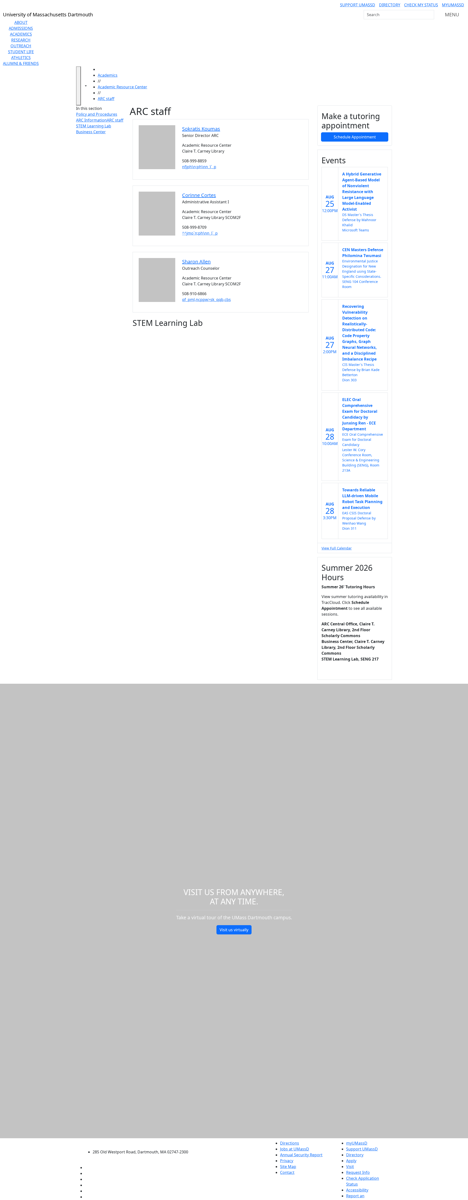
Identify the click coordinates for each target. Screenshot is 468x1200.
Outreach (20, 46)
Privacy (286, 1160)
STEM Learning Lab (93, 126)
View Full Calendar (337, 548)
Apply (351, 1160)
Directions (289, 1143)
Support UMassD (357, 5)
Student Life (21, 51)
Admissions (21, 28)
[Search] (430, 14)
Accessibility (357, 1190)
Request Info (358, 1172)
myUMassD (453, 5)
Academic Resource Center (122, 87)
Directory (389, 5)
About (21, 22)
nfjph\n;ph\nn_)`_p (199, 166)
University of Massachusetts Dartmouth (143, 1142)
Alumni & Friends (21, 63)
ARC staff (106, 98)
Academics (21, 34)
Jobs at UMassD (294, 1149)
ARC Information (91, 120)
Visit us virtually (234, 929)
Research (20, 40)
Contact (287, 1172)
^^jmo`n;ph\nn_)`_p (200, 233)
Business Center (91, 131)
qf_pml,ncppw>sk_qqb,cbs (206, 299)
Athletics (21, 57)
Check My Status (421, 5)
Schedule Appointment (355, 137)
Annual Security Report (301, 1155)
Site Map (288, 1166)
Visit (350, 1166)
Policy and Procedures (96, 114)
